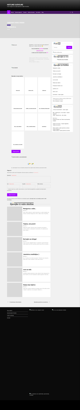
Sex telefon (38, 12)
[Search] (72, 12)
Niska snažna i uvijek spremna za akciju (61, 130)
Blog (42, 12)
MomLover (25, 210)
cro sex (18, 167)
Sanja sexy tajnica (29, 285)
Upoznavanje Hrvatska (11, 313)
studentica (37, 167)
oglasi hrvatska (32, 167)
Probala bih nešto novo (57, 85)
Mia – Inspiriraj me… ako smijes (59, 115)
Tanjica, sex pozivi (29, 224)
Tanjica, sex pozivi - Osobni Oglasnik (60, 123)
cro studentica (22, 167)
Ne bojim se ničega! (30, 239)
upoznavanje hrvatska (42, 167)
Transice (25, 12)
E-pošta (26, 183)
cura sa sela (27, 269)
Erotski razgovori (18, 12)
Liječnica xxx (55, 88)
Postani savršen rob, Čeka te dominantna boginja (61, 120)
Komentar (11, 175)
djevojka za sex (27, 167)
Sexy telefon (9, 310)
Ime (10, 183)
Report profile (16, 151)
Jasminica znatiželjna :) (31, 254)
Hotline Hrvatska (31, 12)
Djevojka (8, 29)
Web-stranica (40, 183)
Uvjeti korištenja (10, 315)
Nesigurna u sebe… (29, 209)
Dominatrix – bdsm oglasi (58, 94)
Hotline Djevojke (15, 5)
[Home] (8, 12)
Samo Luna (55, 91)
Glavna (12, 12)
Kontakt (8, 317)
